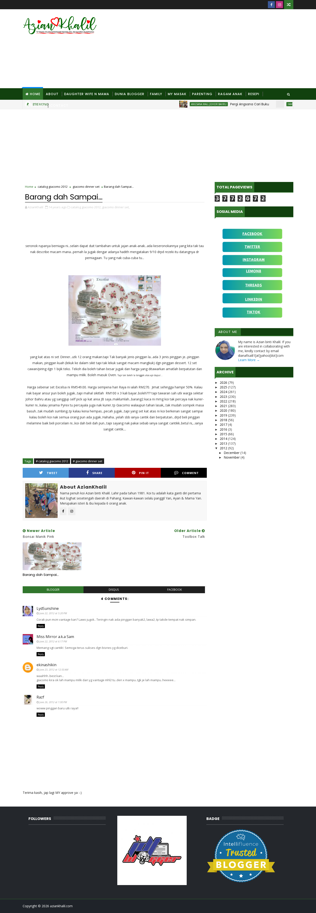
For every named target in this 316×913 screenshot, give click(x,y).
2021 (224, 406)
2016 (224, 429)
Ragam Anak (230, 94)
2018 (224, 420)
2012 (224, 448)
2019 (224, 415)
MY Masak (177, 94)
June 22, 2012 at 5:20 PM (53, 613)
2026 (224, 382)
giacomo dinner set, (116, 207)
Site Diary (35, 105)
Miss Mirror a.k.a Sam (55, 636)
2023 (224, 396)
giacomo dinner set (86, 186)
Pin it (144, 473)
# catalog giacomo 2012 (52, 461)
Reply (41, 626)
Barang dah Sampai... (41, 574)
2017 (224, 424)
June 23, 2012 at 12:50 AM (53, 669)
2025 (224, 387)
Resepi (253, 94)
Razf (40, 697)
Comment (190, 473)
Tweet (52, 473)
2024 (224, 392)
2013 (224, 443)
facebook (174, 590)
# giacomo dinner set (87, 461)
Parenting (202, 94)
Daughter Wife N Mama (86, 94)
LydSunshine (48, 608)
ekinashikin (46, 664)
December (232, 452)
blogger (53, 590)
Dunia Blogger (129, 94)
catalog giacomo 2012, (86, 207)
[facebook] (271, 4)
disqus (114, 590)
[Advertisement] (208, 49)
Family (156, 94)
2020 (224, 410)
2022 (224, 401)
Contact (59, 105)
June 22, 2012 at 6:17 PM (53, 641)
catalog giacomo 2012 (53, 186)
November (232, 457)
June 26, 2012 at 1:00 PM (53, 702)
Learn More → (249, 360)
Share (97, 473)
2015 (224, 434)
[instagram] (279, 4)
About (52, 94)
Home (35, 94)
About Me (227, 332)
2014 (224, 438)
